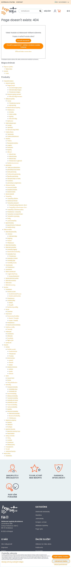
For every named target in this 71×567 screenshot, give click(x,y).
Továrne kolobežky (12, 404)
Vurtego (9, 125)
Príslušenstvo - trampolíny (14, 212)
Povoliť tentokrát (23, 41)
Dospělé (11, 305)
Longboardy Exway (12, 274)
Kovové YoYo (10, 378)
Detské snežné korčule (15, 296)
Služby (9, 218)
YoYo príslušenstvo (12, 382)
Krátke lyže (8, 331)
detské (11, 371)
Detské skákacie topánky (13, 107)
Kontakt (19, 2)
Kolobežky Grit (13, 391)
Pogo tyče (39, 529)
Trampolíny (9, 196)
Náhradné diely (13, 118)
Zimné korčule (11, 358)
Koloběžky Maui (13, 389)
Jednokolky (8, 165)
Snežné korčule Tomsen (15, 294)
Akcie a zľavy (7, 453)
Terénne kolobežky (12, 407)
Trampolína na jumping (13, 216)
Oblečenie (9, 424)
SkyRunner (10, 121)
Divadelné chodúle (12, 189)
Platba (3, 551)
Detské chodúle (11, 192)
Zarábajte (9, 427)
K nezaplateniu (9, 447)
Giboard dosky (13, 156)
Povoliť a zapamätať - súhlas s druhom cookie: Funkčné (23, 46)
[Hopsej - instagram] (7, 518)
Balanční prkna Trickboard (14, 225)
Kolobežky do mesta (12, 400)
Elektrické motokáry (11, 280)
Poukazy (11, 356)
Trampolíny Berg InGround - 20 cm (18, 205)
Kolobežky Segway (12, 249)
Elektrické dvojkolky (11, 245)
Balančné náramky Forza (13, 431)
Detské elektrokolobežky (13, 251)
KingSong (9, 238)
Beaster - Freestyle (14, 318)
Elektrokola (8, 282)
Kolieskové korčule (12, 367)
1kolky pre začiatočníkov (13, 167)
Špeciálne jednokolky (12, 176)
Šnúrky (9, 380)
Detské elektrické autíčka (12, 278)
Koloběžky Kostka (12, 263)
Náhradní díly (12, 105)
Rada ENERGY (10, 433)
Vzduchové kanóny (10, 451)
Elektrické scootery (10, 285)
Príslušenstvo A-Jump (14, 103)
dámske (11, 373)
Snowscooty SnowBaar (13, 316)
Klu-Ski (7, 309)
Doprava (4, 547)
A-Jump (9, 101)
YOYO (7, 376)
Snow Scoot (9, 314)
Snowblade (10, 338)
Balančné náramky (10, 429)
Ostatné (6, 345)
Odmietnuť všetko (61, 561)
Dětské (11, 302)
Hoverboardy (9, 265)
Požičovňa (39, 547)
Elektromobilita (8, 229)
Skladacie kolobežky (12, 396)
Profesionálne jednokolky (13, 174)
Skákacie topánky (10, 98)
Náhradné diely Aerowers (15, 96)
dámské (11, 362)
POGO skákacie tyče (11, 123)
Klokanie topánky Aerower (14, 94)
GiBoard (9, 152)
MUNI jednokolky (11, 172)
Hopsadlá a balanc (8, 81)
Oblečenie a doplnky (11, 420)
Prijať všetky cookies (61, 557)
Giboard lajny (12, 158)
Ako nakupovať (6, 544)
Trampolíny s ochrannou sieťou (15, 209)
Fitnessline (10, 147)
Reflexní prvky (11, 444)
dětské (11, 365)
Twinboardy (10, 134)
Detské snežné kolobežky (13, 325)
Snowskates (9, 289)
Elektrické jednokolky (11, 231)
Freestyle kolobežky (12, 387)
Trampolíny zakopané (13, 203)
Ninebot (9, 240)
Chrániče (11, 112)
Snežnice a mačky (10, 327)
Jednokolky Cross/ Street (13, 169)
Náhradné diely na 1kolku (14, 178)
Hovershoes (9, 269)
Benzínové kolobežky (14, 416)
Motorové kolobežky (12, 411)
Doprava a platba (8, 2)
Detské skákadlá (10, 194)
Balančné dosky (10, 223)
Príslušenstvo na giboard (15, 161)
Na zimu (6, 287)
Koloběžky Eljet (11, 260)
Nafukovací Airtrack (12, 200)
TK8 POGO (10, 127)
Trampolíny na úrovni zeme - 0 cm (17, 207)
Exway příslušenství (14, 276)
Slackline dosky (11, 227)
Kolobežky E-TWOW (12, 258)
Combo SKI (8, 342)
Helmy (9, 438)
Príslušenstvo (10, 110)
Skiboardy (10, 336)
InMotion (9, 234)
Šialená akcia (9, 69)
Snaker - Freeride (13, 320)
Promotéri (39, 551)
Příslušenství (10, 243)
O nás (7, 73)
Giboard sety (12, 154)
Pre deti (8, 449)
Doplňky (9, 409)
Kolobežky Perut (11, 254)
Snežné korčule (13, 351)
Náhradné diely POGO (13, 129)
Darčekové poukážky (12, 307)
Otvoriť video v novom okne (24, 51)
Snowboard (10, 442)
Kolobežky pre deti (12, 402)
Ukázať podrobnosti (60, 564)
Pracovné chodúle (12, 187)
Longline (9, 145)
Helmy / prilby (12, 114)
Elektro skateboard (10, 271)
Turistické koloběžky (12, 398)
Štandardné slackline (12, 143)
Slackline (8, 138)
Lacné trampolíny (11, 220)
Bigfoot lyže (10, 340)
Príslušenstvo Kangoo (14, 92)
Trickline (9, 141)
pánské (11, 360)
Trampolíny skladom (12, 198)
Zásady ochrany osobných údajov (12, 562)
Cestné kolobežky (11, 393)
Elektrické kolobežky (11, 247)
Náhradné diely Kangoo (15, 90)
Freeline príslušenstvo (13, 136)
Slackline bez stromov (13, 163)
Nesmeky (9, 329)
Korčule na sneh (11, 291)
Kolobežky (8, 384)
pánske (11, 369)
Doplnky (11, 116)
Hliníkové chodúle (10, 185)
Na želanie (10, 180)
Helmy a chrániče (10, 436)
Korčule (8, 347)
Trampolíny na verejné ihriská (15, 214)
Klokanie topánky (10, 83)
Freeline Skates (9, 132)
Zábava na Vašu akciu (43, 544)
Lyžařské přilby (11, 300)
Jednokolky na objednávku (14, 183)
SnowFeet (9, 311)
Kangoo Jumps (11, 85)
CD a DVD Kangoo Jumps (15, 87)
